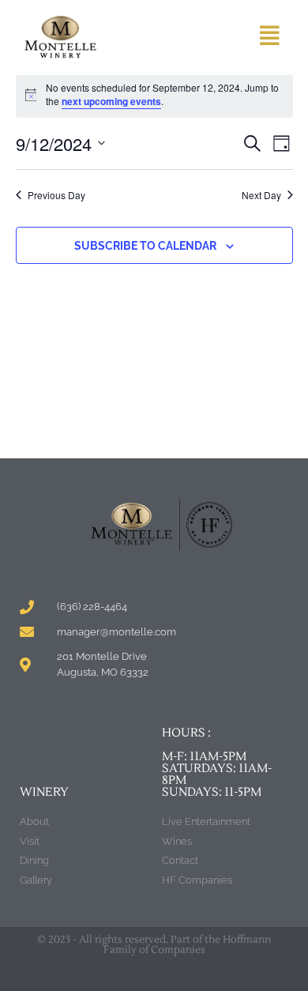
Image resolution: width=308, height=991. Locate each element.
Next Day (261, 195)
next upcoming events (111, 101)
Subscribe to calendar (145, 245)
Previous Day (56, 195)
